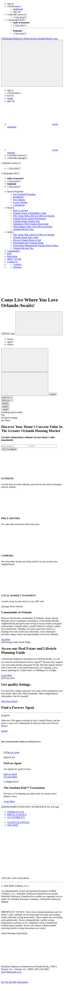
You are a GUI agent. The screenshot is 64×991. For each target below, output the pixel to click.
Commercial (19, 205)
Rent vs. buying (20, 210)
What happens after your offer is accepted (32, 226)
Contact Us (12, 261)
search (5, 403)
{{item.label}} (20, 17)
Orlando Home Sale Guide (25, 237)
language (17, 267)
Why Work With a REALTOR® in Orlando (33, 216)
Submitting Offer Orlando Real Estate (31, 224)
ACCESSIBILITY (16, 817)
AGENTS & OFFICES (18, 822)
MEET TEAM (14, 259)
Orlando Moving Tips (23, 229)
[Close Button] (24, 360)
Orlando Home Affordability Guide (29, 213)
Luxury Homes (20, 202)
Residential (18, 197)
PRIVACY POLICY (17, 814)
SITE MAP (12, 825)
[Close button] (39, 323)
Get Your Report (9, 449)
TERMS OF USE (15, 812)
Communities (13, 251)
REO (9, 253)
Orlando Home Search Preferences (29, 218)
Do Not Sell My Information (14, 982)
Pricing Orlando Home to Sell (27, 240)
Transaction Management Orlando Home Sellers (35, 245)
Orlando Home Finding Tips (26, 221)
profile (10, 98)
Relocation (12, 256)
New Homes (19, 199)
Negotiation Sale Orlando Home (28, 243)
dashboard (18, 9)
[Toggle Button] (32, 63)
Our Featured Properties (24, 194)
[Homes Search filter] (24, 384)
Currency (17, 264)
